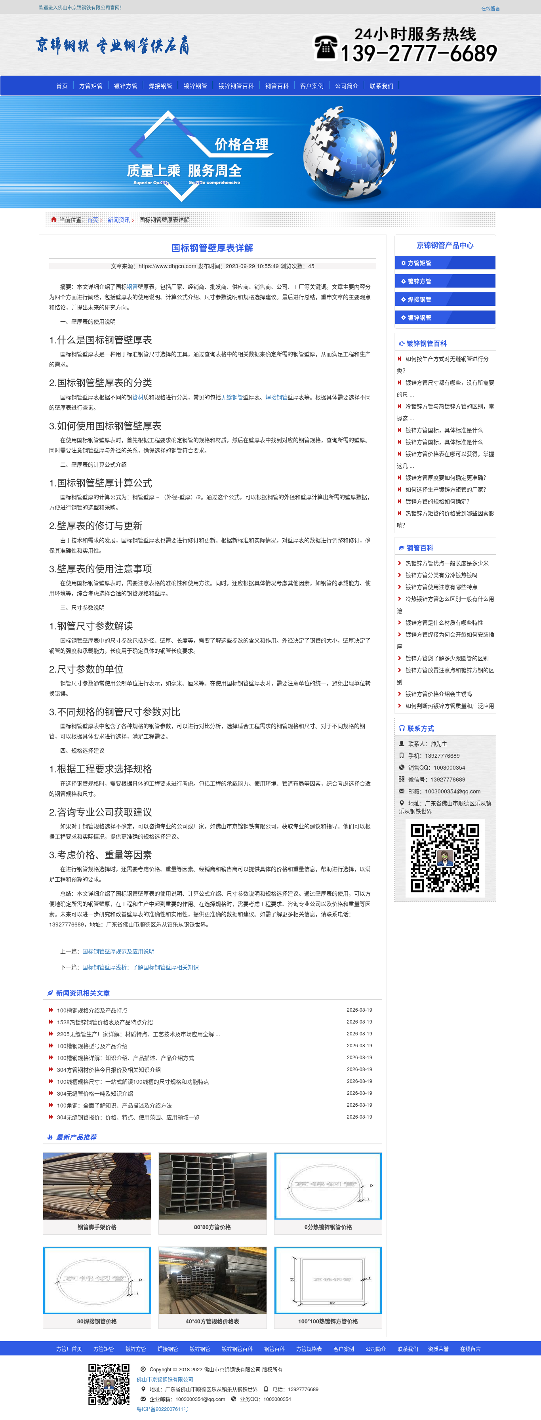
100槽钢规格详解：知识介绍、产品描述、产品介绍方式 (125, 1058)
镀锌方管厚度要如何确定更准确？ (447, 477)
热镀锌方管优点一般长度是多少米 (447, 563)
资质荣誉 (438, 1348)
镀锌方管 (126, 86)
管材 (137, 397)
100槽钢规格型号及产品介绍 (92, 1046)
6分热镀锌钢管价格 (328, 1227)
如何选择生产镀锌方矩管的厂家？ (447, 489)
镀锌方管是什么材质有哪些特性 (444, 622)
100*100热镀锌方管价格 (328, 1321)
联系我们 (382, 86)
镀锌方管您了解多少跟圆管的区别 (447, 658)
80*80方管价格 (212, 1227)
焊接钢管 (161, 86)
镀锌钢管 (196, 86)
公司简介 (347, 86)
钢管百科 (277, 86)
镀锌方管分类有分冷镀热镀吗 (442, 575)
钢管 (132, 286)
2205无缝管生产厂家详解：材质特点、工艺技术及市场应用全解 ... (138, 1034)
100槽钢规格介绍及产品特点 (92, 1010)
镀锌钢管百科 (236, 86)
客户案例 (312, 86)
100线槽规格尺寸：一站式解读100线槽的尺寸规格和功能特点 (133, 1081)
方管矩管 (91, 86)
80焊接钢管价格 (97, 1321)
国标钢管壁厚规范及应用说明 (118, 951)
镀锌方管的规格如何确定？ (439, 501)
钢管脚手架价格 (97, 1227)
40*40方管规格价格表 (212, 1321)
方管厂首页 (69, 1348)
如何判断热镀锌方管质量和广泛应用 (450, 705)
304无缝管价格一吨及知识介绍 (95, 1093)
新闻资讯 (119, 219)
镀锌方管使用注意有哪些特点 (442, 587)
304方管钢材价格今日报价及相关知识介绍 (109, 1069)
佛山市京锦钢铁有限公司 (165, 1379)
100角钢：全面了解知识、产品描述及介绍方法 (114, 1105)
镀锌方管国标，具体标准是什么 (444, 430)
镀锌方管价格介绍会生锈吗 (439, 694)
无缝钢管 (232, 397)
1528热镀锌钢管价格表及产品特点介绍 (105, 1022)
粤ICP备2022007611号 (163, 1408)
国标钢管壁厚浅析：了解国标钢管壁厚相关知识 (140, 967)
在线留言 (490, 8)
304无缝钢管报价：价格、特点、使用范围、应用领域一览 (128, 1117)
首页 (62, 86)
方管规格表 (309, 1348)
